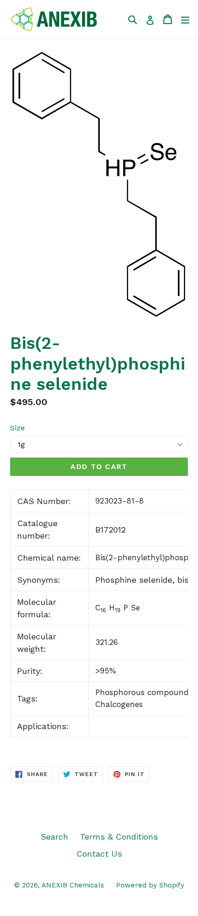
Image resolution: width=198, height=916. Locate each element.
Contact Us (99, 853)
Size (17, 427)
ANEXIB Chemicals (72, 885)
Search (54, 836)
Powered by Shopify (150, 885)
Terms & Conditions (119, 836)
